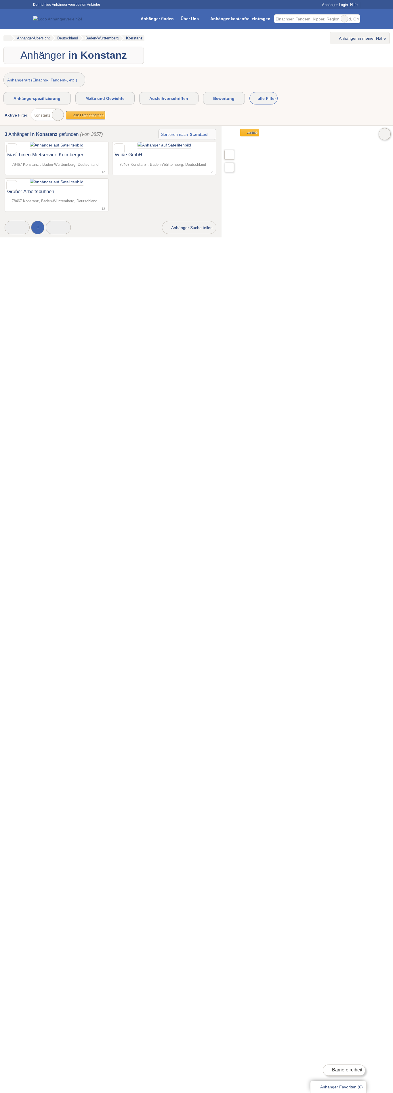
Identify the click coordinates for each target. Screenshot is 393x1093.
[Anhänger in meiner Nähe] (229, 167)
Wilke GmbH (128, 154)
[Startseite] (7, 38)
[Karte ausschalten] (385, 134)
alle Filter (266, 98)
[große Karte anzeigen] (229, 154)
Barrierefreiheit (346, 1069)
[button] (17, 227)
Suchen (355, 18)
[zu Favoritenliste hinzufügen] (11, 148)
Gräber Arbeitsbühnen (30, 191)
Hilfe (354, 5)
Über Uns (190, 18)
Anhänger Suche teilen (191, 227)
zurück (251, 132)
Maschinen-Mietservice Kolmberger (45, 154)
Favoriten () (341, 1087)
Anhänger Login (334, 5)
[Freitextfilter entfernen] (344, 18)
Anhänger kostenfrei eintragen (240, 18)
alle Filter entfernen (88, 115)
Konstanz (41, 115)
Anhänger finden (157, 18)
